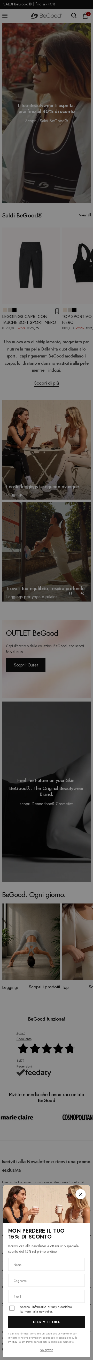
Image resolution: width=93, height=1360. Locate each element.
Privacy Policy (16, 1342)
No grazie (46, 1350)
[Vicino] (80, 1194)
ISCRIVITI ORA (46, 1322)
